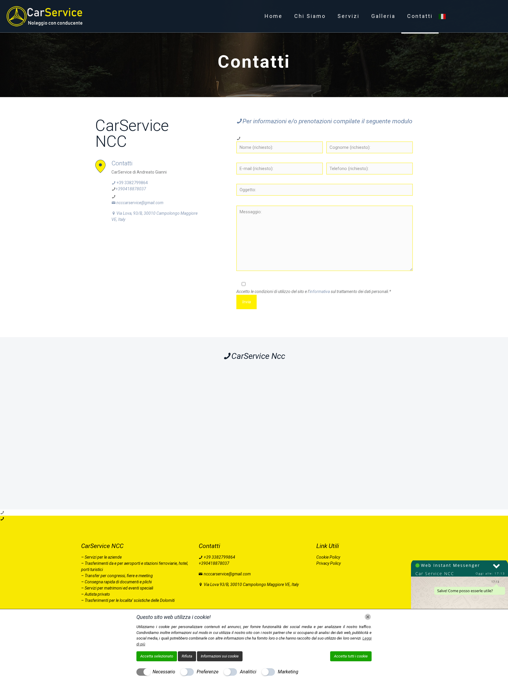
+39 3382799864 (132, 182)
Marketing (288, 672)
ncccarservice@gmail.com (139, 202)
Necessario (164, 672)
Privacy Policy (328, 563)
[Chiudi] (368, 617)
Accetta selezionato (156, 656)
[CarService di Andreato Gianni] (46, 16)
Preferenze (207, 672)
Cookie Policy (328, 557)
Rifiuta (187, 656)
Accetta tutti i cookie (351, 656)
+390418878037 (131, 189)
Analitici (248, 672)
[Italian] (442, 16)
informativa (320, 291)
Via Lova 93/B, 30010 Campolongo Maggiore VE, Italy (251, 584)
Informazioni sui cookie (220, 656)
